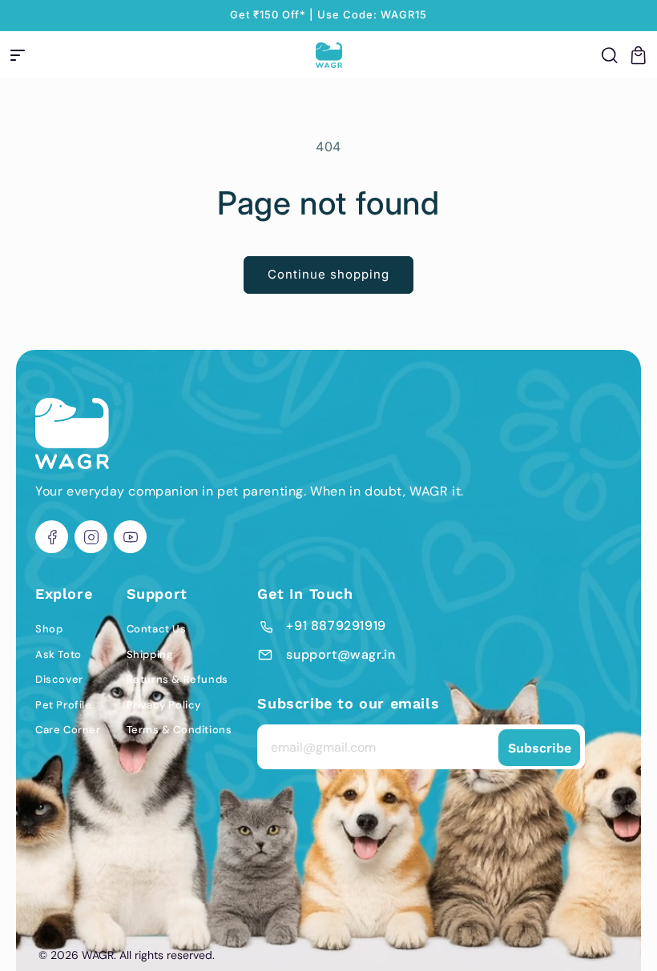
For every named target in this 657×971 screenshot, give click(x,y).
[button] (17, 55)
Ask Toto (58, 654)
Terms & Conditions (179, 729)
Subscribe (539, 748)
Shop (48, 629)
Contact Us (157, 629)
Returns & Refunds (177, 679)
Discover (59, 679)
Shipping (150, 654)
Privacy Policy (164, 705)
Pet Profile (63, 705)
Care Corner (68, 729)
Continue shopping (328, 274)
